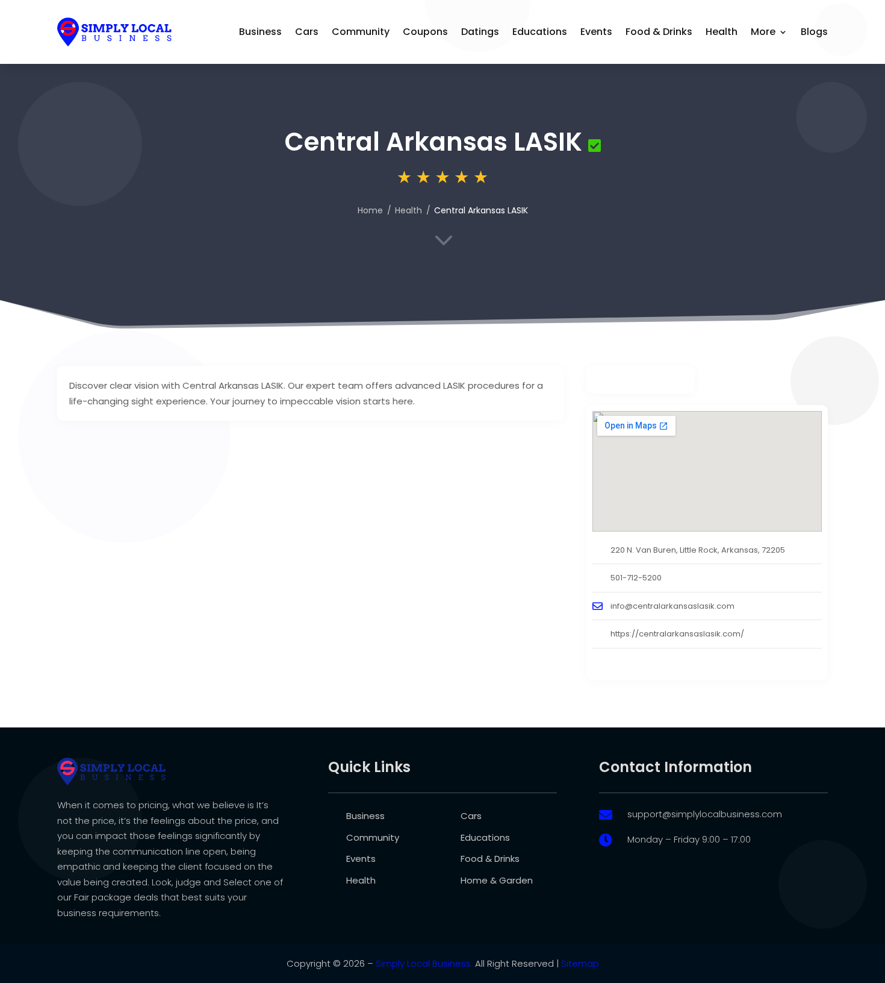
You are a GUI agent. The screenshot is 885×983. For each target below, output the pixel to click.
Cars (306, 32)
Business (260, 32)
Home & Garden (497, 880)
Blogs (814, 32)
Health (722, 32)
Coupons (425, 32)
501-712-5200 (636, 577)
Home (370, 210)
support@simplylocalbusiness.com (704, 814)
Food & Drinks (659, 32)
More (763, 32)
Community (361, 32)
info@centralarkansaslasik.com (672, 606)
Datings (480, 32)
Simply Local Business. (424, 963)
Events (596, 32)
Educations (539, 32)
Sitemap (580, 963)
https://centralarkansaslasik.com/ (677, 633)
